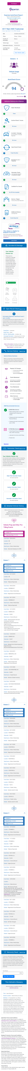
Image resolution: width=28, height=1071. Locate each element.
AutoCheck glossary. (14, 987)
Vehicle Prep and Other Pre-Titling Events (13, 526)
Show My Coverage (8, 976)
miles (21, 973)
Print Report (14, 3)
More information (9, 344)
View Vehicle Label (19, 52)
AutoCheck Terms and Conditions (9, 1020)
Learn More (14, 240)
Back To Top (22, 248)
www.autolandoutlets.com (17, 24)
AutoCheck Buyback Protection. (8, 1038)
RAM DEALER (7, 894)
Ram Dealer (10, 347)
